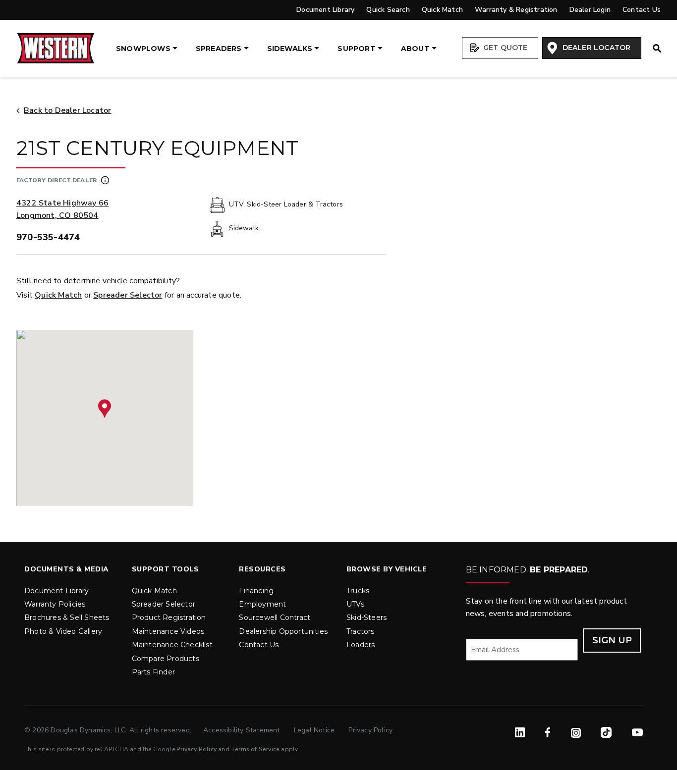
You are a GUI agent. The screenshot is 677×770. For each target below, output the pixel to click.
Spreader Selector (127, 295)
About (415, 48)
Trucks (357, 590)
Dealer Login (590, 9)
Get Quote (504, 47)
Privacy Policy (370, 730)
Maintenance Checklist (172, 644)
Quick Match (442, 9)
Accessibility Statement (242, 730)
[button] (104, 408)
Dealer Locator (595, 47)
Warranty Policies (54, 604)
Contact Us (641, 9)
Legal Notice (315, 730)
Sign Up (612, 640)
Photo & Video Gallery (63, 631)
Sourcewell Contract (274, 617)
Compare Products (165, 658)
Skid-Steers (366, 617)
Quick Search (387, 9)
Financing (256, 590)
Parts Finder (153, 671)
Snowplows (143, 48)
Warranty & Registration (516, 9)
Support (356, 48)
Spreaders (219, 48)
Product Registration (169, 617)
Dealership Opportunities (283, 631)
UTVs (355, 604)
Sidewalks (290, 48)
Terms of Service (255, 749)
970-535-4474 (48, 237)
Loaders (360, 644)
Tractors (360, 631)
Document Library (325, 9)
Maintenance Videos (168, 631)
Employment (262, 604)
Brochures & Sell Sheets (67, 617)
